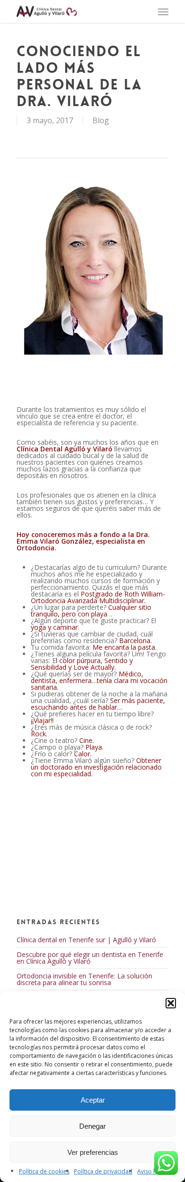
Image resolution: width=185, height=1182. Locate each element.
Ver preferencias (92, 1152)
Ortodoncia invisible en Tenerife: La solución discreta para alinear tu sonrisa (84, 979)
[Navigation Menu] (163, 11)
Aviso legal (151, 1171)
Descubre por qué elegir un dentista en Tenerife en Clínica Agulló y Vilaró (90, 958)
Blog (100, 120)
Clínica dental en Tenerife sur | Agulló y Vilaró (86, 939)
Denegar (92, 1126)
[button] (171, 1003)
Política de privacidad (103, 1171)
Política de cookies (44, 1171)
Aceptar (93, 1100)
